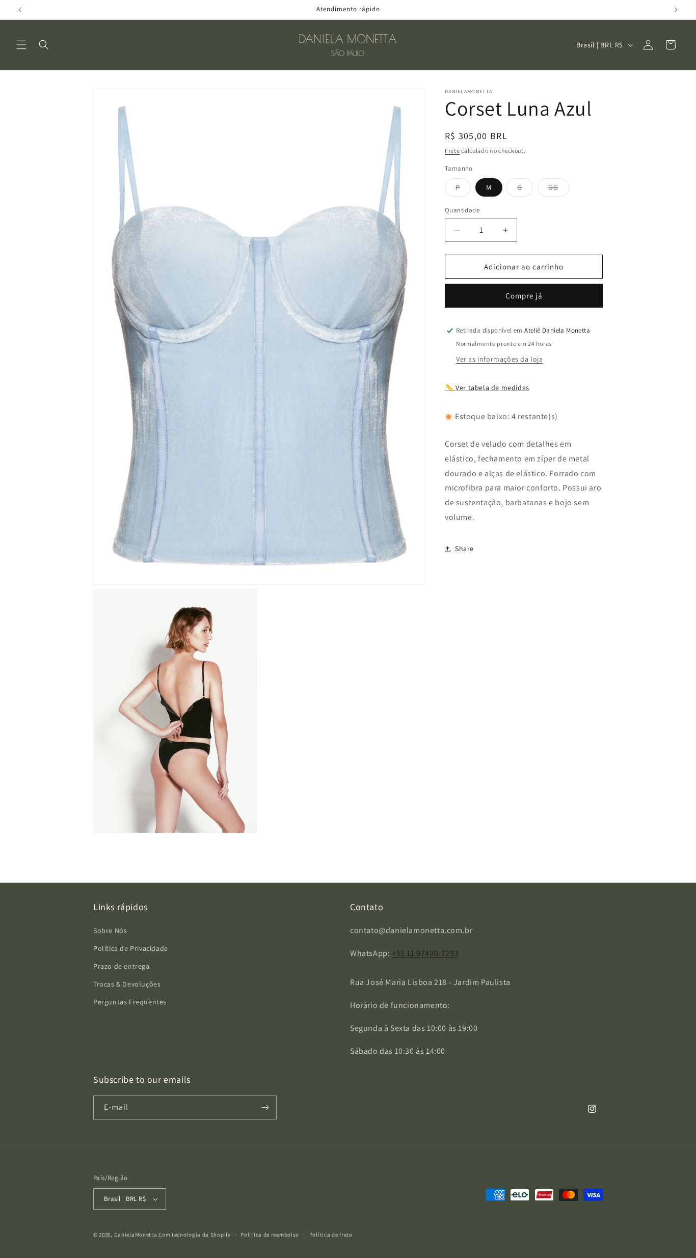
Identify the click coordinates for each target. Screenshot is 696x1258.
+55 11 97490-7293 (425, 952)
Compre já (524, 295)
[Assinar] (265, 1107)
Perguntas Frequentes (130, 1001)
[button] (21, 45)
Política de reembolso (269, 1234)
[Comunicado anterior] (20, 9)
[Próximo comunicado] (676, 9)
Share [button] (464, 548)
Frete (452, 150)
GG (558, 189)
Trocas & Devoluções (126, 984)
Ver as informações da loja (499, 359)
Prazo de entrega (121, 966)
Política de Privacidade (130, 947)
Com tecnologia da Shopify (194, 1234)
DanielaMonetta (135, 1234)
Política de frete (330, 1234)
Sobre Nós (110, 930)
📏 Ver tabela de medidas (487, 387)
